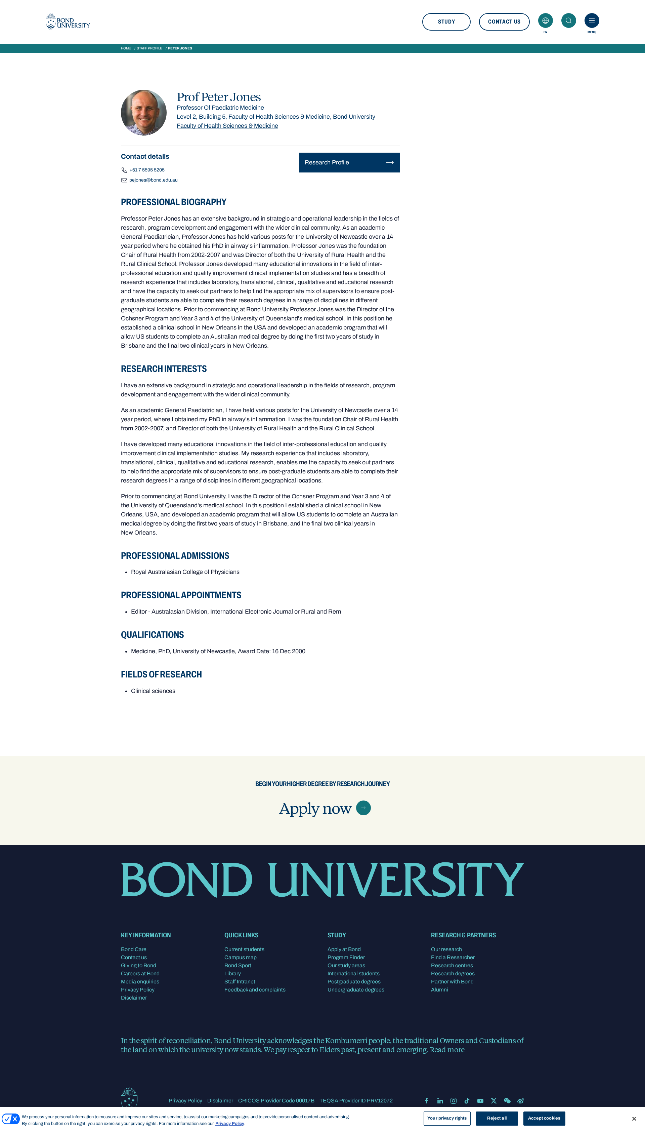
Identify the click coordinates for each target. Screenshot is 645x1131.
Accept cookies (544, 1118)
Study (446, 21)
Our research (446, 949)
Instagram (453, 1100)
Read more (447, 1049)
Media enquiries (140, 981)
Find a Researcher (453, 957)
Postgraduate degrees (354, 981)
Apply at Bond (344, 949)
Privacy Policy (138, 989)
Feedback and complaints (255, 989)
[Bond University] (68, 22)
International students (354, 973)
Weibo (520, 1100)
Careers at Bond (140, 973)
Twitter (493, 1100)
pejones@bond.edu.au (153, 180)
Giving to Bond (138, 965)
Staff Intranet (239, 981)
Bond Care (133, 949)
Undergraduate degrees (356, 989)
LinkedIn (440, 1100)
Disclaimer (134, 998)
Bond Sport (237, 965)
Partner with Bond (452, 981)
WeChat (507, 1100)
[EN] (545, 20)
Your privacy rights (447, 1118)
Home (126, 48)
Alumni (439, 989)
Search (568, 20)
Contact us (504, 21)
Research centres (452, 965)
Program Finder (346, 957)
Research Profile (327, 162)
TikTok (467, 1100)
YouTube (480, 1100)
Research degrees (453, 973)
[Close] (634, 1118)
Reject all (496, 1118)
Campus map (240, 957)
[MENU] (592, 20)
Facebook (426, 1100)
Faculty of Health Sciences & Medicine (227, 125)
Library (232, 973)
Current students (244, 949)
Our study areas (346, 965)
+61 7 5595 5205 (147, 169)
